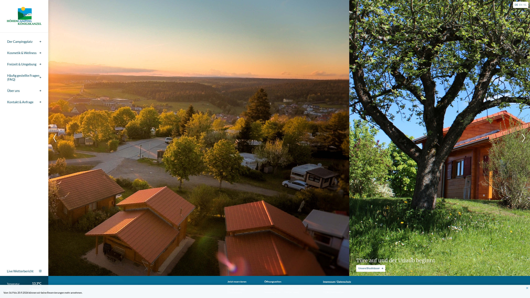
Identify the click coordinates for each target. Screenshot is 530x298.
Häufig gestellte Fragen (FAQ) (23, 77)
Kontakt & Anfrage (20, 102)
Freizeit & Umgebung (21, 64)
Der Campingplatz (20, 41)
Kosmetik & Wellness (22, 53)
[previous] (56, 138)
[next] (522, 138)
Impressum (329, 281)
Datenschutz (344, 281)
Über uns (13, 91)
